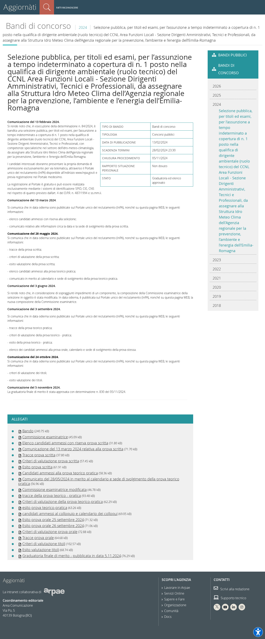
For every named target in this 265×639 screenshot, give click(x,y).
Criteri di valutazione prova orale (49, 531)
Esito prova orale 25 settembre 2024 (53, 519)
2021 (217, 278)
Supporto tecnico (233, 598)
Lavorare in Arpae (177, 587)
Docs (167, 616)
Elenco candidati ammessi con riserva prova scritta (65, 442)
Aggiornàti (19, 7)
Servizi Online (174, 593)
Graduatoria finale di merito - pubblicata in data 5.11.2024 (71, 555)
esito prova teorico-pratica (44, 507)
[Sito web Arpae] (54, 592)
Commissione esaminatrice (45, 436)
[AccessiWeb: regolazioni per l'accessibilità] (258, 632)
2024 (83, 27)
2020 (217, 287)
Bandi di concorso (38, 26)
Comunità (171, 611)
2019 (217, 296)
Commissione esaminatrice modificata (54, 489)
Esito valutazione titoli (40, 549)
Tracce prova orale (38, 537)
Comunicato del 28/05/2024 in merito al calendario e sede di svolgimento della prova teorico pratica (98, 481)
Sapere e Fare (174, 599)
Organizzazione (175, 605)
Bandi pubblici (232, 54)
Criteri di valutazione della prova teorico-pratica (62, 501)
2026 (217, 86)
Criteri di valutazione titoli (43, 543)
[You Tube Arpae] (225, 607)
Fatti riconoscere (67, 7)
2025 (217, 95)
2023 (217, 259)
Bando (28, 430)
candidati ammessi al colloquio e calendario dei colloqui (70, 513)
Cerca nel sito (47, 7)
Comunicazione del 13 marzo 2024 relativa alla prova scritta (72, 448)
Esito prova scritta (37, 466)
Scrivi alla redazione (234, 589)
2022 (217, 268)
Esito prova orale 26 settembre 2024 (53, 525)
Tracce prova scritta (38, 454)
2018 (217, 305)
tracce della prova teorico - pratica (51, 495)
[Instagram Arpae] (241, 607)
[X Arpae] (217, 607)
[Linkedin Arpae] (233, 607)
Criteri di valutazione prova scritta (50, 460)
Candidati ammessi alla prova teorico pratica (60, 472)
